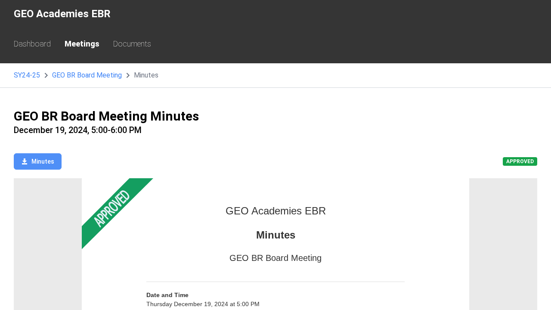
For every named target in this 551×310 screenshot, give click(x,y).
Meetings (82, 43)
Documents (132, 43)
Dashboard (32, 43)
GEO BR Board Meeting (87, 75)
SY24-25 (27, 75)
